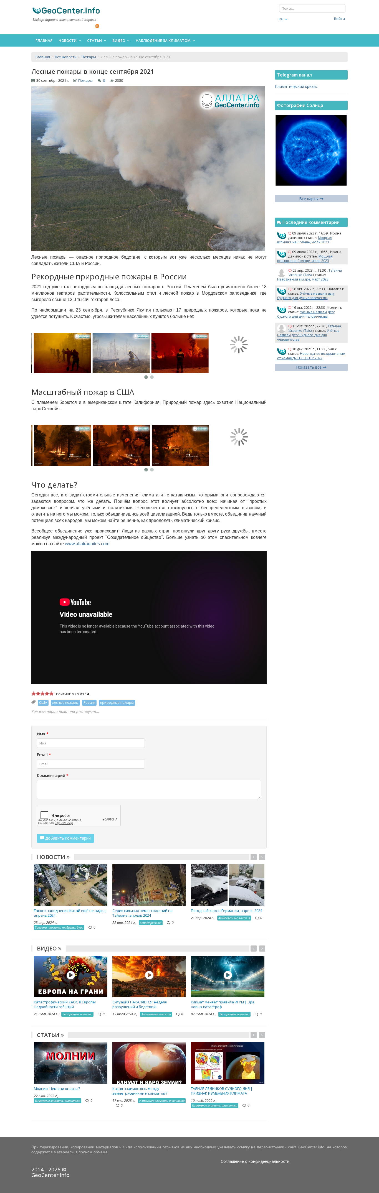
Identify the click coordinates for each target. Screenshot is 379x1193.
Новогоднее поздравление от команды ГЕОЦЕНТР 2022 (311, 355)
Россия (89, 702)
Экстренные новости (77, 1014)
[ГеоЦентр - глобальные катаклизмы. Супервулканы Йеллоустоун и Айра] (66, 10)
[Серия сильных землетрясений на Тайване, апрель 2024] (149, 884)
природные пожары (117, 702)
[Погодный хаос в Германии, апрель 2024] (227, 884)
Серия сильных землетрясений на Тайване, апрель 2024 (142, 913)
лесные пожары (65, 702)
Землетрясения (150, 923)
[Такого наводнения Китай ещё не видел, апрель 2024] (70, 884)
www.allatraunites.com (87, 543)
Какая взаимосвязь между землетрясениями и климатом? (139, 1091)
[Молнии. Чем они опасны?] (70, 1062)
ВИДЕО (47, 948)
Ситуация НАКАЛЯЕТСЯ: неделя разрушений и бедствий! (139, 1004)
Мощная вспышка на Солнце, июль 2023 (304, 239)
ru (281, 18)
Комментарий (53, 775)
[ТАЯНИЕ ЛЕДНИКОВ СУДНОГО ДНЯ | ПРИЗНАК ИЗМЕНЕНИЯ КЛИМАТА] (227, 1062)
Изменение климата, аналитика (57, 1100)
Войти (339, 18)
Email (44, 754)
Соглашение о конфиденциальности (255, 1161)
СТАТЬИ (49, 1035)
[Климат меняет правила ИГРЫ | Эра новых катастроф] (227, 975)
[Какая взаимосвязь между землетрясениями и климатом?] (149, 1062)
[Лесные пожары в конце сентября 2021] (60, 353)
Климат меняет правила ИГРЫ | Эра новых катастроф (222, 1004)
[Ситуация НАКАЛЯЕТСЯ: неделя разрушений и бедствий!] (149, 975)
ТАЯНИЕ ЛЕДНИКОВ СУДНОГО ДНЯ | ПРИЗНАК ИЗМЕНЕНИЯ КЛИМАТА (221, 1091)
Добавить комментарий (67, 838)
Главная (44, 40)
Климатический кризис (296, 86)
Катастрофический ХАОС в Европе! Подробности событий (65, 1004)
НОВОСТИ (52, 857)
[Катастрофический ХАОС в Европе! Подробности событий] (70, 975)
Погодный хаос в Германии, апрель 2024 (226, 910)
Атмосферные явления (234, 918)
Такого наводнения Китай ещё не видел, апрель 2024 (70, 913)
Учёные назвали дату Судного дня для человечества (306, 295)
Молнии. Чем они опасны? (57, 1088)
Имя (43, 733)
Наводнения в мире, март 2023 (303, 279)
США (43, 702)
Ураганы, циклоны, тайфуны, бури (59, 927)
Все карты (309, 198)
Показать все (309, 367)
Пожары (85, 80)
